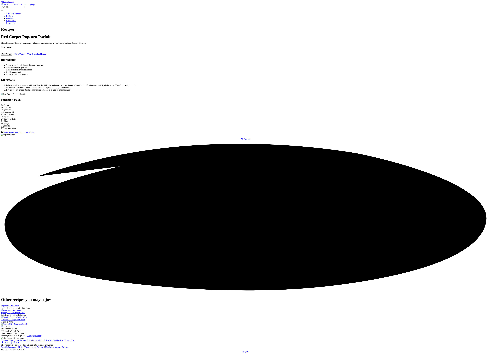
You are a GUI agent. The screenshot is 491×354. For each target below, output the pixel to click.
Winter (31, 132)
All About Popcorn (13, 14)
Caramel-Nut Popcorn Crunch (13, 319)
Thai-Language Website (34, 347)
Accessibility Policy (41, 340)
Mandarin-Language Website (57, 347)
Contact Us (69, 340)
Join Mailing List (56, 340)
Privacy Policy (26, 340)
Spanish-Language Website (12, 347)
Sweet (11, 132)
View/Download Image (36, 54)
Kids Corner (11, 21)
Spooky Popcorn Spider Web (13, 313)
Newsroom (10, 23)
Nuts (17, 132)
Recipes (9, 16)
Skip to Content (7, 2)
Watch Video (19, 54)
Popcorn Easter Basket (10, 306)
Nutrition (4, 340)
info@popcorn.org (34, 336)
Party (6, 132)
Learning (9, 18)
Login (245, 352)
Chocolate (24, 132)
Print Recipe (6, 54)
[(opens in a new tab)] (2, 342)
